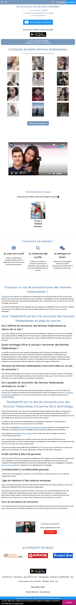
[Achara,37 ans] (13, 94)
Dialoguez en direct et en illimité (38, 42)
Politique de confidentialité (59, 577)
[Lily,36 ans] (13, 63)
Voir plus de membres (38, 123)
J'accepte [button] (69, 602)
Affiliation (45, 581)
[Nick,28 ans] (63, 109)
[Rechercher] (52, 2)
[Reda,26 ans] (13, 78)
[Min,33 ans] (38, 109)
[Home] (2, 2)
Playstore (46, 447)
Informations (18, 577)
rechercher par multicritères (31, 427)
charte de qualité (11, 465)
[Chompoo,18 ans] (63, 94)
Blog (52, 581)
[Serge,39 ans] (13, 109)
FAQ (56, 581)
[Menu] (5, 2)
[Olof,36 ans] (38, 63)
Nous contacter (35, 581)
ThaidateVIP (6, 296)
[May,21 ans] (38, 78)
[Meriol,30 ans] (63, 63)
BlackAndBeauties (32, 592)
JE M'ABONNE (50, 532)
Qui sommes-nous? (31, 577)
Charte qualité (23, 581)
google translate (26, 433)
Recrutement (7, 577)
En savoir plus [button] (18, 603)
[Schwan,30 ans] (38, 94)
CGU (71, 577)
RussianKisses (45, 592)
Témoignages (44, 577)
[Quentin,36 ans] (63, 78)
